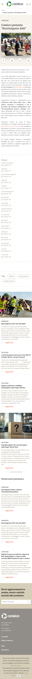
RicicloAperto (19, 87)
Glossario (5, 650)
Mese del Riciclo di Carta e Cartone (11, 126)
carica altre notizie (16, 472)
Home (3, 10)
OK (19, 675)
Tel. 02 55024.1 (5, 628)
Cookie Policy (16, 666)
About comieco (7, 640)
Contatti (4, 637)
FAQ (3, 646)
